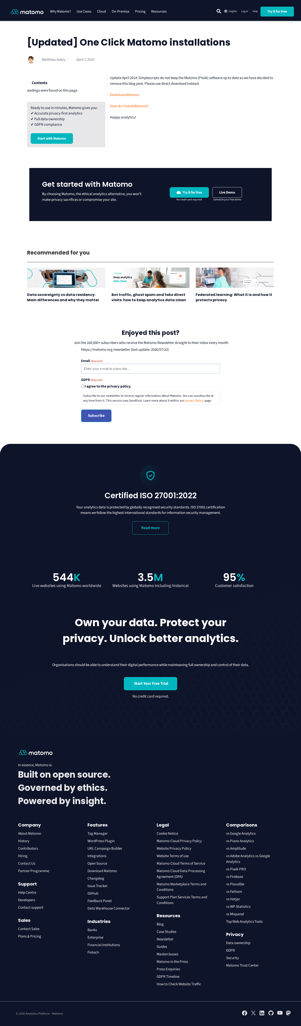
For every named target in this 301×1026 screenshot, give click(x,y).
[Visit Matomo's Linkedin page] (262, 1015)
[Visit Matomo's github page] (271, 1015)
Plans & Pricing (29, 936)
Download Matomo (124, 95)
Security (232, 958)
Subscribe (96, 415)
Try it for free (277, 11)
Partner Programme (33, 871)
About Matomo (29, 833)
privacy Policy (194, 400)
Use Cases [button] (84, 11)
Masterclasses (167, 954)
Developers (26, 900)
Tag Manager (97, 833)
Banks (92, 930)
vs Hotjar (233, 899)
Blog (160, 924)
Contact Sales (28, 929)
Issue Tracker (97, 886)
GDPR (230, 950)
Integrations (96, 856)
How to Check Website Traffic (179, 984)
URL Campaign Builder (104, 848)
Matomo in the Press (172, 961)
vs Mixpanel (235, 914)
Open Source (97, 863)
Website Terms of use (173, 856)
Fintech (93, 952)
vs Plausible (235, 884)
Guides (162, 946)
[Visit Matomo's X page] (253, 1015)
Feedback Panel (99, 901)
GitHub (92, 893)
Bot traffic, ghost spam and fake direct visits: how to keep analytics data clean (149, 297)
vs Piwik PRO (236, 869)
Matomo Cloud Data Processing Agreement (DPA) (181, 873)
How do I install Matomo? (129, 106)
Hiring (23, 856)
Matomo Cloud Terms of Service (181, 863)
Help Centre (27, 892)
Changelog (95, 878)
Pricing (140, 11)
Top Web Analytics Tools (244, 921)
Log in (244, 11)
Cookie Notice (167, 833)
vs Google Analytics (241, 833)
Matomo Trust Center (242, 965)
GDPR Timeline (168, 976)
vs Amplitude (236, 848)
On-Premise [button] (120, 11)
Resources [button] (159, 11)
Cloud (101, 11)
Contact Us (26, 863)
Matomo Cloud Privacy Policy (179, 841)
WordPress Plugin (101, 841)
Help (255, 11)
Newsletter (165, 939)
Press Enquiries (168, 969)
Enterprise (95, 937)
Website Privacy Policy (174, 848)
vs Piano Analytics (240, 841)
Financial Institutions (104, 945)
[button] (219, 11)
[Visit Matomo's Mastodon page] (288, 1015)
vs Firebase (234, 876)
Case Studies (166, 931)
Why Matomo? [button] (60, 11)
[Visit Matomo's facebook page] (244, 1015)
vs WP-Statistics (238, 906)
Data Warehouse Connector (108, 908)
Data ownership (238, 943)
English (233, 11)
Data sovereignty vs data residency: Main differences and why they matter (63, 297)
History (23, 841)
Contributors (28, 848)
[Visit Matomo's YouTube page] (279, 1014)
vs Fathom (234, 891)
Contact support (30, 907)
